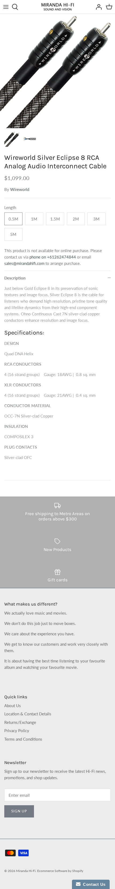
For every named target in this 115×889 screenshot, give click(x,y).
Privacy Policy (16, 730)
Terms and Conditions (23, 739)
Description (14, 278)
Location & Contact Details (27, 713)
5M (13, 234)
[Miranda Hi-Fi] (57, 7)
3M (96, 218)
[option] (57, 71)
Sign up (19, 811)
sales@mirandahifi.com (24, 263)
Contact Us (93, 884)
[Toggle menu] (6, 7)
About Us (12, 705)
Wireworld (19, 189)
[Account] (97, 7)
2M (76, 218)
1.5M (55, 218)
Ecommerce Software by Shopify (60, 871)
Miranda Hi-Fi (26, 871)
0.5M (13, 218)
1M (34, 218)
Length (10, 207)
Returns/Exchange (20, 722)
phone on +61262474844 (52, 256)
